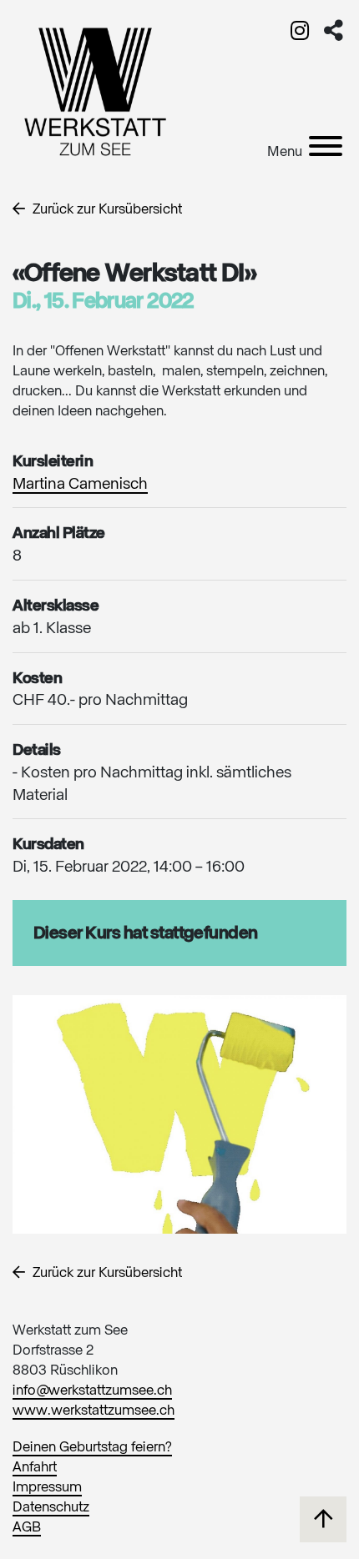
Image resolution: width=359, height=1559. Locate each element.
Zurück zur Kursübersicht (105, 210)
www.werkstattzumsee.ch (93, 1411)
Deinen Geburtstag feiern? (92, 1448)
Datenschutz (51, 1508)
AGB (27, 1528)
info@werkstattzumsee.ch (92, 1391)
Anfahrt (35, 1468)
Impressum (47, 1488)
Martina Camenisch (80, 484)
